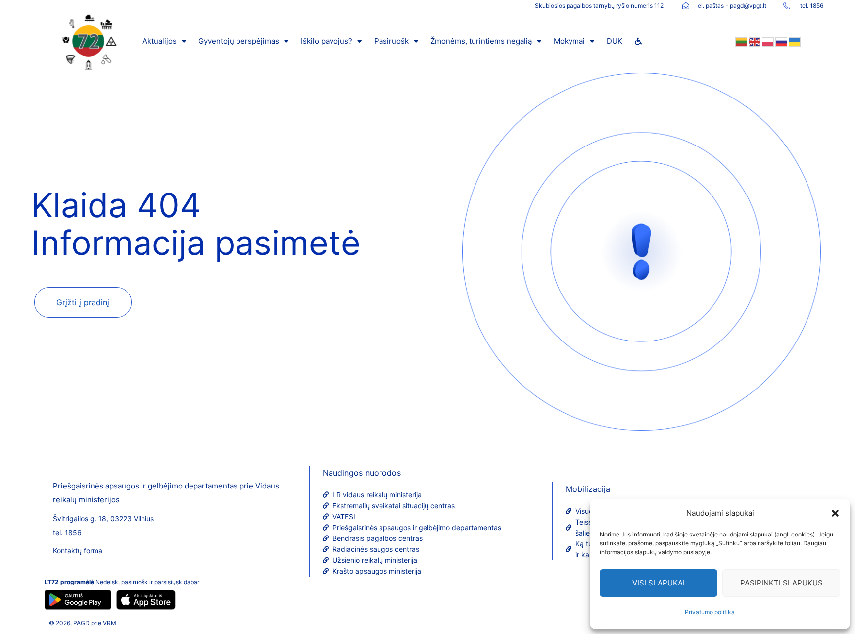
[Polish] (767, 41)
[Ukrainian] (794, 41)
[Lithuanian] (740, 41)
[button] (835, 513)
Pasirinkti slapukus (781, 582)
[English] (753, 41)
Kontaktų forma (77, 550)
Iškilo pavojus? (326, 41)
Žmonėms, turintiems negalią (481, 41)
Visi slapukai (658, 582)
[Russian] (780, 41)
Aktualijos (159, 41)
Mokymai (569, 41)
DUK (614, 41)
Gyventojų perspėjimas (238, 41)
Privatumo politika (710, 612)
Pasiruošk (391, 41)
